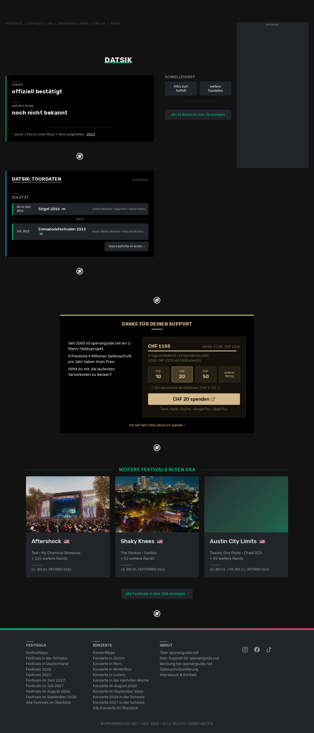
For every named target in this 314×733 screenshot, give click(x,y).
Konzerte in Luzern (109, 675)
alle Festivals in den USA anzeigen (156, 594)
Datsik (115, 23)
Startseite (14, 23)
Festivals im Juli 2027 (45, 686)
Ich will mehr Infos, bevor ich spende (156, 425)
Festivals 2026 (38, 669)
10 (158, 374)
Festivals (34, 23)
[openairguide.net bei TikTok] (269, 650)
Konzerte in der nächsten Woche (121, 680)
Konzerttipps (104, 653)
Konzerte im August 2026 (115, 686)
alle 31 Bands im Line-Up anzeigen (198, 115)
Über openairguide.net (179, 653)
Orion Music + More (73, 23)
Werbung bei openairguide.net (186, 664)
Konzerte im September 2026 (118, 691)
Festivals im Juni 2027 (45, 680)
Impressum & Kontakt (178, 675)
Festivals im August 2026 (48, 691)
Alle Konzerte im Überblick (115, 708)
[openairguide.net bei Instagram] (245, 650)
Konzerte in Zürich (109, 658)
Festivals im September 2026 (51, 697)
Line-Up (99, 23)
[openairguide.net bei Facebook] (257, 650)
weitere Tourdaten (215, 89)
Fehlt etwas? (140, 179)
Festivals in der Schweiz (46, 658)
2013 (91, 134)
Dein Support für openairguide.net (189, 658)
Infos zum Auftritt (181, 89)
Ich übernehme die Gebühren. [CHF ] (185, 388)
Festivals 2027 (38, 675)
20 (182, 374)
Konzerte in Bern (107, 664)
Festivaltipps (37, 653)
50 (206, 374)
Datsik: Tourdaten (36, 179)
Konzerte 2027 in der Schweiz (119, 702)
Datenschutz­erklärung (179, 669)
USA (50, 23)
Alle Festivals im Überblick (48, 702)
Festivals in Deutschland (47, 664)
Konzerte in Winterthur (112, 669)
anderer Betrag (229, 374)
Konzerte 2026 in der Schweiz (119, 697)
